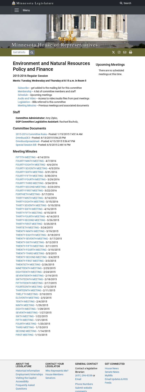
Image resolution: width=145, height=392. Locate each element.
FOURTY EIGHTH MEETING (30, 164)
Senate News (112, 372)
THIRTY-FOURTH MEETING (30, 216)
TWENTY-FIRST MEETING (30, 260)
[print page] (131, 52)
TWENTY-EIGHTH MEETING (31, 235)
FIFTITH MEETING (26, 157)
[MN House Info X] (113, 52)
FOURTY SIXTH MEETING (29, 172)
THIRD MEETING (25, 327)
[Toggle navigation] (17, 10)
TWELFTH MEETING (27, 294)
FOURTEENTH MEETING (29, 286)
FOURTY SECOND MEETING (31, 186)
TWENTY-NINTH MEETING (30, 231)
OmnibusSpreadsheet (28, 141)
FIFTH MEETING (25, 320)
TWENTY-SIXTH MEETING (30, 242)
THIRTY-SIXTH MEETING (29, 209)
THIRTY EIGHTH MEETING (30, 201)
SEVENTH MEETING (27, 312)
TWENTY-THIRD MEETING (30, 253)
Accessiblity (22, 381)
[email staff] (125, 52)
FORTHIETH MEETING (28, 194)
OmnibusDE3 (23, 137)
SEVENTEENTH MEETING (30, 275)
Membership (24, 91)
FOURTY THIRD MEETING (30, 183)
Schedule (23, 95)
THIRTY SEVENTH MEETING (31, 205)
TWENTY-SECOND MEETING (31, 257)
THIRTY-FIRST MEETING (29, 223)
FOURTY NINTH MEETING (30, 161)
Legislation (24, 102)
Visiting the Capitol (26, 378)
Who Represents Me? (56, 370)
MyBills (109, 375)
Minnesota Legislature (35, 3)
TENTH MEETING (25, 301)
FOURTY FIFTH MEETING (29, 175)
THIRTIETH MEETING (27, 227)
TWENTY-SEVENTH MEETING (32, 238)
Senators (50, 378)
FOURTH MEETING (26, 323)
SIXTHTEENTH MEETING (29, 279)
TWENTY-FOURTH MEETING (31, 249)
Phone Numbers (84, 384)
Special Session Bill (26, 144)
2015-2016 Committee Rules (31, 134)
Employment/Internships (29, 374)
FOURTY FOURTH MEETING (31, 179)
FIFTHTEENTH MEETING (29, 283)
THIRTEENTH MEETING (28, 290)
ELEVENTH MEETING (27, 297)
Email (78, 379)
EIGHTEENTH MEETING (29, 271)
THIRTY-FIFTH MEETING (29, 212)
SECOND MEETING (26, 331)
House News (112, 368)
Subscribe (23, 87)
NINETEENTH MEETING (29, 268)
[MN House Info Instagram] (119, 52)
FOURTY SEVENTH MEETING (31, 168)
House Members (54, 374)
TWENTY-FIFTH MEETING (30, 246)
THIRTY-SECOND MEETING (30, 220)
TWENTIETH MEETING (28, 264)
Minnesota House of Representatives (55, 44)
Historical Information (28, 370)
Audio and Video (27, 98)
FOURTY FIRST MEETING (29, 190)
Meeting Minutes (27, 105)
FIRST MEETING (24, 334)
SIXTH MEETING (25, 316)
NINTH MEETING (25, 305)
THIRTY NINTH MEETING (29, 198)
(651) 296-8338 (83, 375)
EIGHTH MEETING (26, 308)
